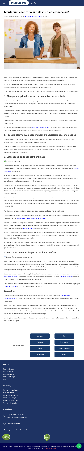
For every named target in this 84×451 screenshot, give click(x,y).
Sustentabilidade (64, 348)
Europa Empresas (31, 16)
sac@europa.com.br (13, 423)
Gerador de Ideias (51, 448)
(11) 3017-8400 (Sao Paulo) (15, 414)
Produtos (40, 342)
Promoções (64, 342)
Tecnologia (40, 354)
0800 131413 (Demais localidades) (17, 417)
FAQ (64, 336)
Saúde (40, 348)
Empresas (40, 336)
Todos (40, 16)
